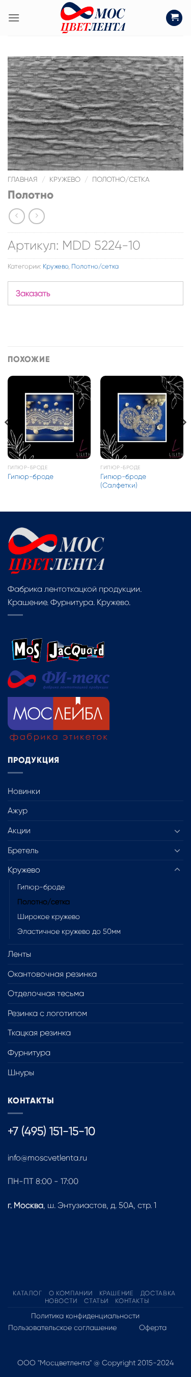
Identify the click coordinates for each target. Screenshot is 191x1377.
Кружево (64, 179)
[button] (14, 17)
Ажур (18, 810)
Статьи (96, 1300)
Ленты (19, 954)
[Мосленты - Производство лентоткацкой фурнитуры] (93, 18)
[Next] (183, 443)
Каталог (27, 1293)
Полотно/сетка (121, 179)
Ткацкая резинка (39, 1032)
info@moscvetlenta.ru (47, 1158)
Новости (61, 1300)
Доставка (158, 1293)
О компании (70, 1293)
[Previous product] (36, 216)
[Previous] (8, 443)
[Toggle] (177, 831)
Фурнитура (29, 1052)
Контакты (132, 1300)
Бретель (23, 850)
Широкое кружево (48, 916)
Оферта (153, 1327)
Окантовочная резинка (52, 974)
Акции (19, 830)
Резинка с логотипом (47, 1013)
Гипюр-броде (30, 476)
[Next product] (16, 216)
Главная (23, 179)
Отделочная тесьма (46, 993)
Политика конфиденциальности (85, 1316)
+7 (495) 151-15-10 (51, 1131)
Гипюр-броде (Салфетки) (123, 481)
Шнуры (21, 1072)
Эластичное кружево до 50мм (69, 931)
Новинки (24, 791)
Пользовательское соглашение (62, 1327)
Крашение (116, 1293)
